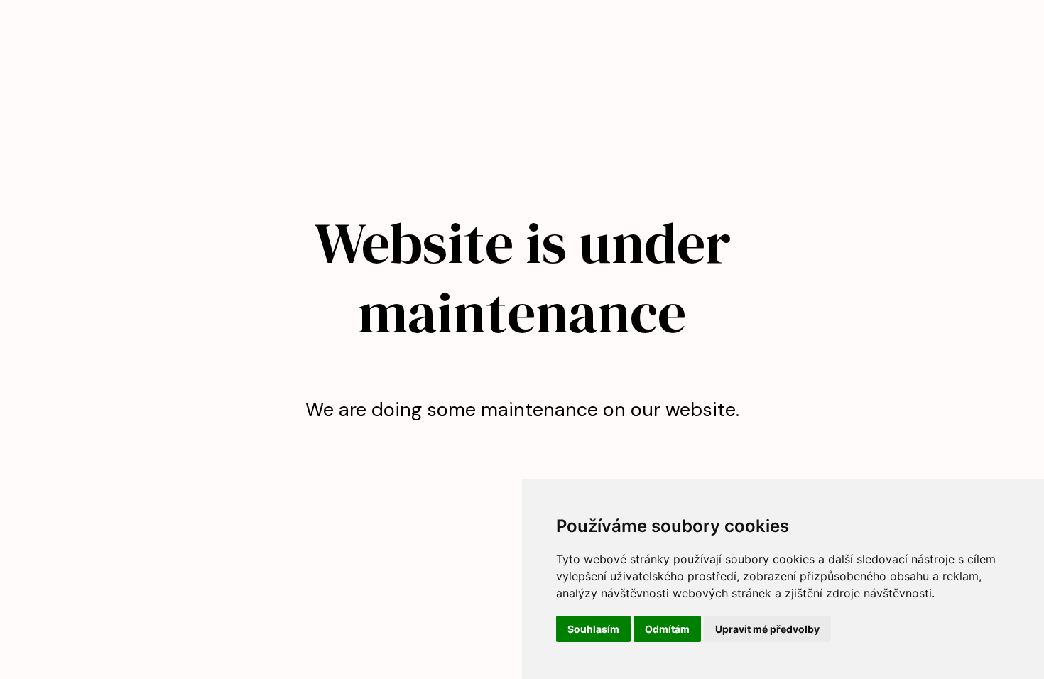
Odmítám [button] (667, 629)
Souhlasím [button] (593, 629)
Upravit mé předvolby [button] (767, 629)
